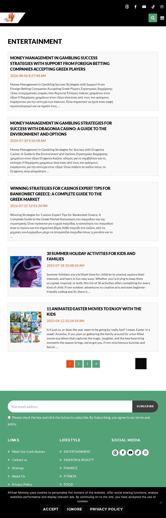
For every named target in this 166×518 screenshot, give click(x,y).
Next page (96, 364)
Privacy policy (106, 509)
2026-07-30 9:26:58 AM (28, 141)
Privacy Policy (22, 484)
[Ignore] (160, 503)
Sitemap (18, 468)
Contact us (19, 460)
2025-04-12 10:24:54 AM (65, 321)
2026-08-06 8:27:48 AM (28, 76)
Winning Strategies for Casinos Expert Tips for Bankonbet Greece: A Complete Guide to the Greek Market (60, 194)
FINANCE (71, 468)
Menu (162, 18)
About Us (18, 476)
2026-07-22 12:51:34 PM (29, 206)
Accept (51, 509)
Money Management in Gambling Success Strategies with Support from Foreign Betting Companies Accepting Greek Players (60, 63)
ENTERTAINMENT (77, 451)
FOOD (68, 484)
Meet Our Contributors (28, 451)
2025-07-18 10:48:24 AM (65, 265)
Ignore (74, 509)
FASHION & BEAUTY (79, 460)
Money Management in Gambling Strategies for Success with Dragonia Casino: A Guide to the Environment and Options (61, 128)
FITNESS (70, 476)
